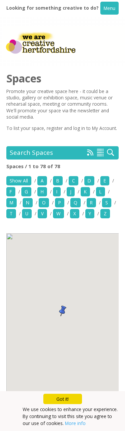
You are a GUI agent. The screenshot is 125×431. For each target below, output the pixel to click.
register (55, 128)
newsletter (89, 110)
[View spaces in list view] (100, 152)
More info (75, 423)
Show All (19, 180)
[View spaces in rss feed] (90, 154)
